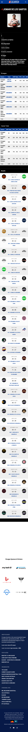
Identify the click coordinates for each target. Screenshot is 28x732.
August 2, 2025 (14, 238)
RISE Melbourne (6, 697)
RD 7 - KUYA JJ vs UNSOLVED (14, 234)
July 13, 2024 (14, 338)
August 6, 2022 (14, 469)
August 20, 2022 (14, 449)
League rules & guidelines (8, 683)
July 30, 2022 (14, 480)
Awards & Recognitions (8, 678)
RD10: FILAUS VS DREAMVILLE (14, 405)
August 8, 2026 (14, 185)
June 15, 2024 (14, 378)
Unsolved (9, 51)
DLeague (4, 695)
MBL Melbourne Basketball (9, 690)
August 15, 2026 (14, 174)
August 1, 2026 (14, 196)
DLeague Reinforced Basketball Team (11, 674)
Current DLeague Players (8, 672)
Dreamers (4, 51)
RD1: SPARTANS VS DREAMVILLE (14, 423)
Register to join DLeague (8, 655)
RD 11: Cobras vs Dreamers (14, 292)
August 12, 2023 (14, 400)
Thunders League (6, 699)
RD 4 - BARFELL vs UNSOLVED (14, 254)
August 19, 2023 (14, 389)
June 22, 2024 (14, 367)
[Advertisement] (14, 538)
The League (4, 670)
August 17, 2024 (14, 296)
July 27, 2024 (14, 327)
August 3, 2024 (14, 316)
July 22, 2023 (14, 409)
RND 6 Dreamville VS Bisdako (14, 485)
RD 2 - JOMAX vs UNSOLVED (14, 272)
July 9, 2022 (14, 511)
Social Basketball (6, 701)
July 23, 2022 (14, 489)
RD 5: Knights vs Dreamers (14, 343)
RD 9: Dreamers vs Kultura (14, 312)
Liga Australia (13, 648)
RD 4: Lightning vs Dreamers (14, 352)
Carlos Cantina (5, 47)
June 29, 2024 (14, 356)
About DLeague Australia (8, 676)
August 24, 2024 (14, 287)
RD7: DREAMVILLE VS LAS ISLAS (14, 414)
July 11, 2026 (14, 218)
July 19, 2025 (14, 258)
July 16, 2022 (14, 500)
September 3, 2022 (14, 427)
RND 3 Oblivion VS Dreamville (14, 516)
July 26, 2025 (14, 249)
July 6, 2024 (14, 347)
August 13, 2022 (14, 460)
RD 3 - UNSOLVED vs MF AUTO (14, 263)
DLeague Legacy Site (7, 680)
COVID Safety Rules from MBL (9, 657)
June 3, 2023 (14, 418)
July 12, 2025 (14, 267)
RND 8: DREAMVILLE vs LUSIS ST (14, 465)
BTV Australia (5, 703)
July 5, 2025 (14, 276)
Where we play (5, 662)
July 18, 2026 (14, 207)
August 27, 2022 (14, 438)
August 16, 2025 (14, 229)
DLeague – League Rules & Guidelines (11, 660)
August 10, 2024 (14, 307)
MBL (20, 648)
